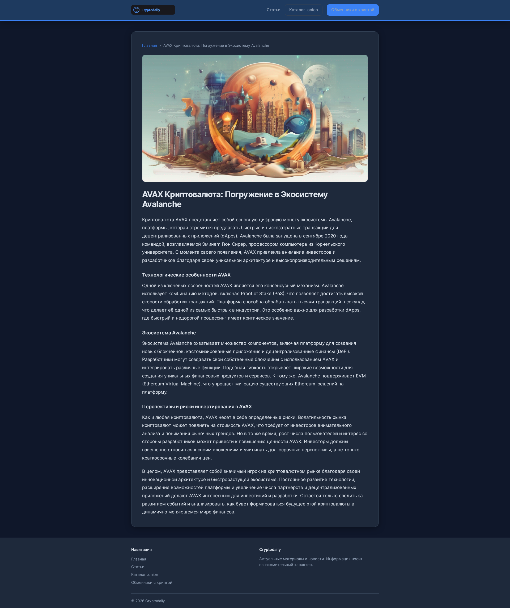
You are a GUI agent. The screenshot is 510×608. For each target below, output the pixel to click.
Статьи (273, 9)
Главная (149, 45)
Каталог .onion (303, 9)
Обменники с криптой (352, 9)
